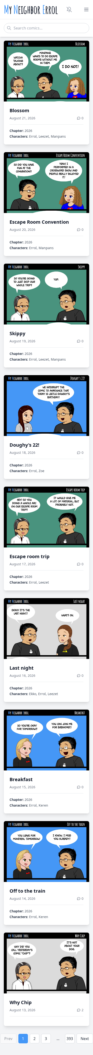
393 (70, 1038)
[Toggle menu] (86, 9)
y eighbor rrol (31, 9)
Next (85, 1038)
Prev (8, 1038)
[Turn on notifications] (69, 9)
